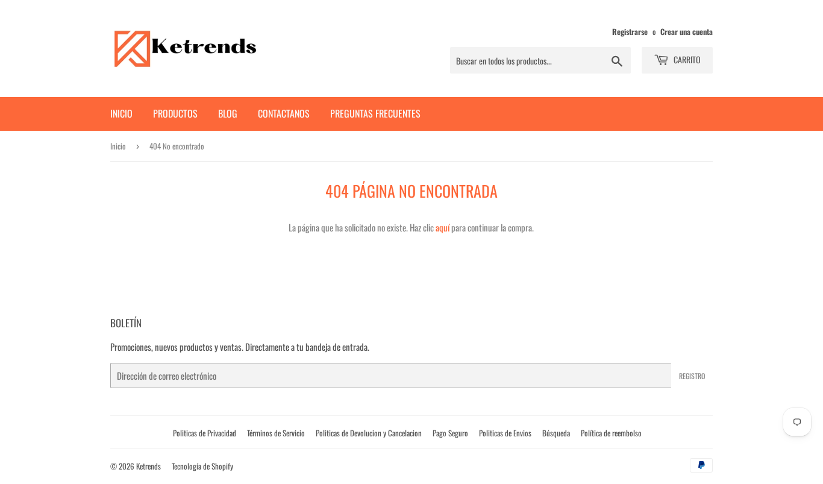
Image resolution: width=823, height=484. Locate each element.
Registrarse (630, 31)
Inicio (121, 113)
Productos (175, 113)
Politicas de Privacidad (204, 433)
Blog (227, 113)
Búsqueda (556, 433)
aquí (442, 227)
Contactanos (284, 113)
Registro (692, 376)
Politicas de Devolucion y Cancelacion (369, 433)
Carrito (686, 59)
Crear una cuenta (686, 31)
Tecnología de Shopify (202, 466)
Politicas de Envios (505, 433)
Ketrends (148, 466)
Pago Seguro (450, 433)
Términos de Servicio (276, 433)
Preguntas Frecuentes (375, 113)
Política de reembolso (611, 433)
